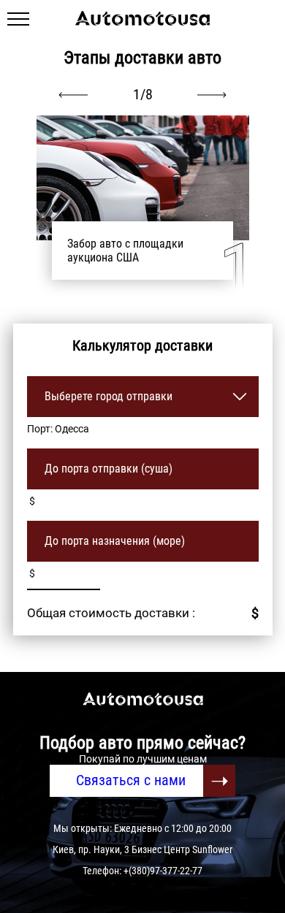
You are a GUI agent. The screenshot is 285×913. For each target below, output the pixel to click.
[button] (212, 95)
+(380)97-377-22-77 (162, 870)
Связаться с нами (131, 780)
